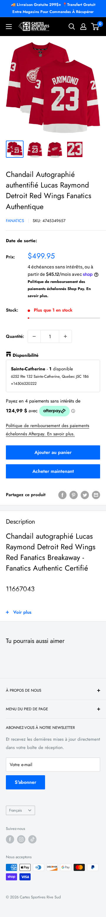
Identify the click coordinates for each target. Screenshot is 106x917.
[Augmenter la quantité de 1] (65, 336)
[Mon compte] (83, 26)
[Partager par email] (96, 494)
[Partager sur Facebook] (62, 494)
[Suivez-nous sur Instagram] (21, 839)
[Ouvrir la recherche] (72, 26)
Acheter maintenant (53, 471)
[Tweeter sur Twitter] (85, 494)
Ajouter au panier (53, 452)
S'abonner (25, 782)
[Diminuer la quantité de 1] (34, 336)
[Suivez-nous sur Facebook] (10, 839)
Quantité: (15, 336)
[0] (95, 26)
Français (15, 810)
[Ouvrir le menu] (9, 26)
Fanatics (15, 221)
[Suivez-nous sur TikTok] (32, 839)
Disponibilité (26, 355)
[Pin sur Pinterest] (73, 494)
